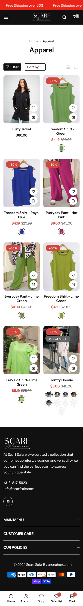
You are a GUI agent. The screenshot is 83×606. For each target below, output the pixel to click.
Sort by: (33, 67)
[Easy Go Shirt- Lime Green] (21, 350)
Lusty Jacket (21, 129)
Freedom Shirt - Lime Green (61, 298)
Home (33, 41)
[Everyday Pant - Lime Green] (21, 266)
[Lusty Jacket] (21, 99)
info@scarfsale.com (18, 489)
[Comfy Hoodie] (61, 350)
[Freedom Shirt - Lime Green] (61, 266)
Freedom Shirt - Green (61, 131)
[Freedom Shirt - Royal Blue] (21, 183)
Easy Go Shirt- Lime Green (22, 382)
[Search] (64, 17)
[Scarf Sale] (41, 17)
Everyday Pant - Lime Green (21, 298)
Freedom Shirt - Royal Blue (21, 215)
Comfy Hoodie (61, 380)
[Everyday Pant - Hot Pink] (61, 183)
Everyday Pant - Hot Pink (61, 215)
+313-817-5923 (15, 483)
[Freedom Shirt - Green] (61, 99)
